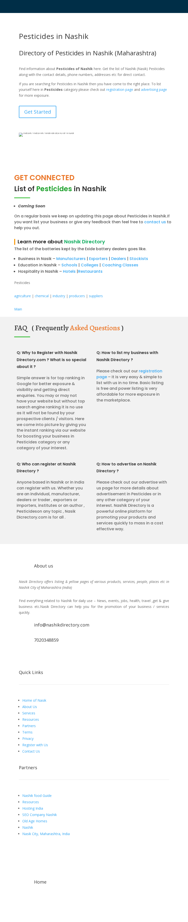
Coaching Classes (120, 265)
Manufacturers (71, 258)
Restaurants (90, 271)
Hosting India (32, 808)
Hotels (69, 271)
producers (77, 296)
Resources (30, 719)
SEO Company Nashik (39, 814)
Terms (27, 732)
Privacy (28, 738)
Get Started (37, 111)
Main (18, 309)
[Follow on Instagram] (52, 657)
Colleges (89, 265)
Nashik (27, 827)
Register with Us (35, 745)
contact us (154, 222)
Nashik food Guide (37, 795)
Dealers (118, 258)
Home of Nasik (34, 700)
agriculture (22, 296)
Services (28, 713)
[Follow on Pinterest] (62, 657)
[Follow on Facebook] (23, 657)
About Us (29, 706)
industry (59, 296)
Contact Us (31, 751)
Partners (29, 725)
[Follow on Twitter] (32, 657)
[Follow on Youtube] (42, 657)
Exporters (98, 258)
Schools (69, 265)
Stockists (138, 258)
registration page (119, 89)
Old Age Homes (34, 821)
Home (40, 882)
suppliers (96, 296)
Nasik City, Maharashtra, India (46, 833)
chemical (42, 296)
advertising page (154, 89)
